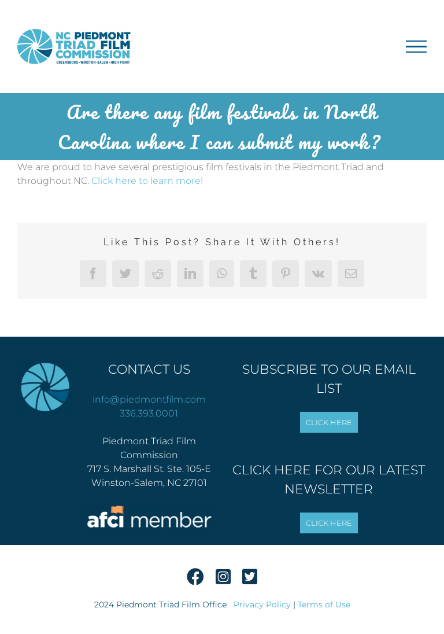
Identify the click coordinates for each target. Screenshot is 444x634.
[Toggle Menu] (416, 46)
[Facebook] (195, 580)
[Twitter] (249, 580)
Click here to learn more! (147, 180)
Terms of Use (324, 604)
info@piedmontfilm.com (149, 399)
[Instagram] (223, 580)
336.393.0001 (149, 413)
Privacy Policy (262, 604)
